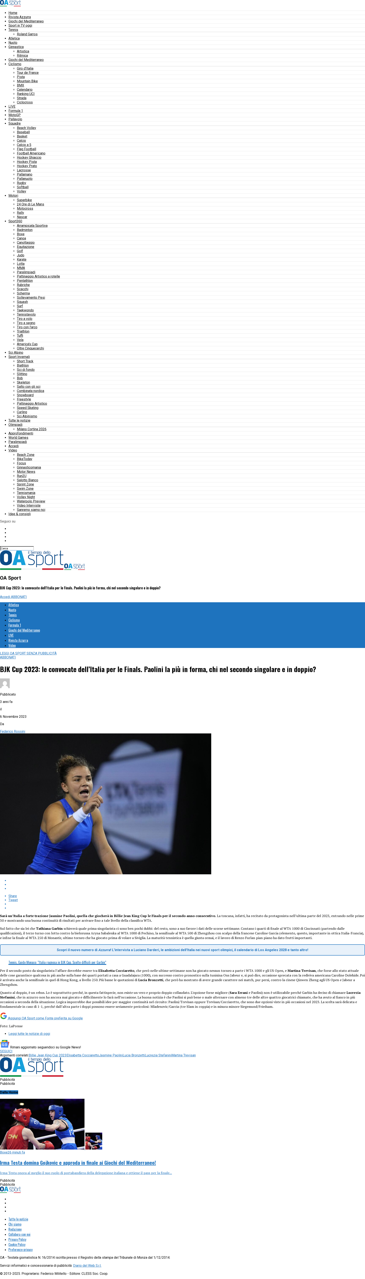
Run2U (21, 476)
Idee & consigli (19, 514)
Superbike (24, 200)
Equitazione (25, 247)
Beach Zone (25, 455)
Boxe (21, 234)
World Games (18, 438)
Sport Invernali (19, 357)
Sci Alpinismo (27, 416)
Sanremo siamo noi (31, 510)
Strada (21, 98)
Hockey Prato (27, 166)
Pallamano (24, 174)
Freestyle (24, 399)
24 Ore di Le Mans (30, 204)
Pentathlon (25, 281)
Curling (22, 412)
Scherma (23, 293)
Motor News (26, 472)
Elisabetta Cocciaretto (83, 1055)
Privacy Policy (17, 1239)
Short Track (25, 361)
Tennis (13, 30)
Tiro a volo (24, 319)
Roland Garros (27, 34)
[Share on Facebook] (186, 881)
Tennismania (26, 493)
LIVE (11, 107)
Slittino (22, 374)
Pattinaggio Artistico (32, 404)
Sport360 (15, 221)
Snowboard (25, 395)
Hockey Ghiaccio (29, 157)
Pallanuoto (25, 179)
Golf (20, 251)
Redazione (15, 1229)
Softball (23, 187)
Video (12, 450)
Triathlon (23, 331)
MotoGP (14, 115)
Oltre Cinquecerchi (30, 348)
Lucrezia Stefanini (158, 1055)
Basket (22, 136)
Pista (21, 77)
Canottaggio (26, 243)
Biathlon (23, 365)
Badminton (25, 230)
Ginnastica (16, 47)
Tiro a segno (26, 323)
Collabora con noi (19, 1234)
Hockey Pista (27, 162)
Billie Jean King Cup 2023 (48, 1055)
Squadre (14, 123)
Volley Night (26, 497)
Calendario (25, 90)
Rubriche (23, 285)
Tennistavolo (26, 314)
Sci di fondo (26, 370)
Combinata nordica (30, 391)
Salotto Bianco (27, 480)
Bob (20, 378)
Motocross (25, 208)
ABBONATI (19, 597)
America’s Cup (27, 344)
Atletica (14, 38)
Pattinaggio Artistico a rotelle (38, 276)
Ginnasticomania (29, 467)
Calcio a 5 (24, 145)
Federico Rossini (12, 731)
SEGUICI (6, 1051)
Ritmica (22, 56)
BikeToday (24, 459)
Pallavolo (15, 119)
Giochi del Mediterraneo (26, 21)
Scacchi (22, 289)
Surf (20, 306)
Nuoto (12, 43)
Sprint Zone (25, 484)
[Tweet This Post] (186, 885)
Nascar (22, 217)
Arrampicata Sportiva (32, 226)
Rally (20, 213)
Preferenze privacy (20, 1249)
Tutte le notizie (19, 420)
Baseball (23, 132)
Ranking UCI (26, 94)
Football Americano (31, 153)
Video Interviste (29, 505)
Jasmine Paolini (111, 1055)
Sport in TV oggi (20, 25)
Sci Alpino (15, 353)
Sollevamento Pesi (31, 298)
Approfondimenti (20, 433)
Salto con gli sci (28, 387)
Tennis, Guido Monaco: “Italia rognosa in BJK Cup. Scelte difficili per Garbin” (57, 962)
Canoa (21, 238)
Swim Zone (25, 489)
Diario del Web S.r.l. (87, 1266)
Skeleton (23, 382)
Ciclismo (14, 64)
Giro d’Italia (25, 68)
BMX (20, 85)
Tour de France (28, 73)
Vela (20, 340)
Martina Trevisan (184, 1055)
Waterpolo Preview (31, 501)
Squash (22, 302)
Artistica (23, 51)
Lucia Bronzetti (134, 1055)
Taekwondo (25, 310)
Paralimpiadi (26, 272)
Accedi (13, 446)
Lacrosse (24, 170)
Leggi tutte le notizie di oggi (29, 1034)
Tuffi (20, 336)
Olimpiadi (15, 425)
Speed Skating (27, 408)
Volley (21, 191)
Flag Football (26, 149)
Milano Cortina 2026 (31, 429)
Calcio (21, 141)
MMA (21, 268)
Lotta (21, 264)
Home (12, 13)
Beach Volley (26, 128)
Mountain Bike (27, 81)
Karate (21, 259)
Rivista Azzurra (19, 17)
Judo (20, 255)
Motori (13, 196)
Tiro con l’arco (27, 327)
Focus (21, 463)
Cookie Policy (16, 1244)
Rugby (21, 183)
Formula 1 (15, 111)
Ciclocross (25, 102)
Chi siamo (14, 1224)
